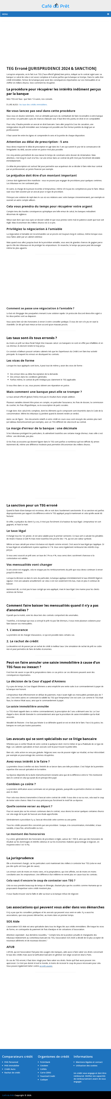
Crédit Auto (9, 1069)
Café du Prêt (8, 1095)
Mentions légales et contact (89, 1062)
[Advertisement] (55, 46)
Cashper (44, 1079)
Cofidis (43, 1069)
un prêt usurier (46, 966)
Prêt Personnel (11, 1062)
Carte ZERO (45, 1072)
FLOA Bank (45, 1062)
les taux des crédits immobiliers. (33, 104)
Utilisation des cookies (86, 1065)
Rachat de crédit (12, 1072)
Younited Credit (47, 1076)
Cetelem (44, 1065)
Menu (5, 14)
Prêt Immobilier (11, 1065)
